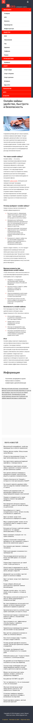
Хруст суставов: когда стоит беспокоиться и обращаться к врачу (15, 517)
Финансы (7, 21)
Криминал (7, 62)
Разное (6, 55)
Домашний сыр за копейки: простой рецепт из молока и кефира (15, 574)
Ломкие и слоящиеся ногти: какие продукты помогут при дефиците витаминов (14, 498)
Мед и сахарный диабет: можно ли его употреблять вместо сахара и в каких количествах (16, 523)
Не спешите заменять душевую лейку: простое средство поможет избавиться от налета (16, 485)
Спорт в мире (8, 70)
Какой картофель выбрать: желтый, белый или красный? (15, 700)
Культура (6, 96)
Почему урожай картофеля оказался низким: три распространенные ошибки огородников (16, 644)
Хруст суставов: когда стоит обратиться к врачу (16, 579)
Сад (5, 43)
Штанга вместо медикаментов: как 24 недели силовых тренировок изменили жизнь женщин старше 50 (16, 569)
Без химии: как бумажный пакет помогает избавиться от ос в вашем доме (15, 650)
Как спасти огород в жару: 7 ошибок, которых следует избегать (15, 638)
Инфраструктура (9, 28)
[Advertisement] (16, 415)
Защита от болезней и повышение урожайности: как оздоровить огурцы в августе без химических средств (16, 541)
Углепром (7, 13)
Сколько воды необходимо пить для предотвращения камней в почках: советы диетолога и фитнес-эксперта (15, 667)
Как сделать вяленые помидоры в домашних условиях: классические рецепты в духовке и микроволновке (15, 474)
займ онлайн (13, 181)
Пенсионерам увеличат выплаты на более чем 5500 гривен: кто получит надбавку (15, 557)
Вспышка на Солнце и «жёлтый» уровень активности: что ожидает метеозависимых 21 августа (16, 529)
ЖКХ (5, 36)
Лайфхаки (7, 51)
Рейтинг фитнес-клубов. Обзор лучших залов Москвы (16, 452)
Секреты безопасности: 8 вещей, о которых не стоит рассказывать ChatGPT (16, 480)
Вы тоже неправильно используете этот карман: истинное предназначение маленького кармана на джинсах (16, 605)
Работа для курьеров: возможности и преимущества (15, 552)
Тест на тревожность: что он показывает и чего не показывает (16, 682)
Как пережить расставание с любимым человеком (16, 547)
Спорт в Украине (9, 73)
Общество (7, 32)
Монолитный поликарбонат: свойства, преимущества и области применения (16, 447)
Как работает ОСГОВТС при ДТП (14, 679)
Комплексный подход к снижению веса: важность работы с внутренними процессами (16, 616)
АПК (5, 17)
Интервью (7, 81)
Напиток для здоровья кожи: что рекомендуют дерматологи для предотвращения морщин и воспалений (16, 492)
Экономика (8, 9)
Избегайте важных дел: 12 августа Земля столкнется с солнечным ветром (16, 656)
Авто (4, 92)
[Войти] (27, 2)
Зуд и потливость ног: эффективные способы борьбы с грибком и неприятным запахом (15, 623)
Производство (8, 25)
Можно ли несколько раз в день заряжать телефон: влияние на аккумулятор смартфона (14, 673)
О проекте (5, 719)
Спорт (6, 66)
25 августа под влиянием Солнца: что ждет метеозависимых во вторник (15, 457)
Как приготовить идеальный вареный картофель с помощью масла (15, 462)
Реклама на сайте (14, 719)
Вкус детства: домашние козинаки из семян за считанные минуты (15, 633)
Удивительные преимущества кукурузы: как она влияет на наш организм (16, 628)
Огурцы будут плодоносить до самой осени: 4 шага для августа (15, 563)
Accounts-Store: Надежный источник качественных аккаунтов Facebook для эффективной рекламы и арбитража (15, 396)
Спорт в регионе (8, 77)
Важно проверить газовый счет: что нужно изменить (15, 535)
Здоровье (7, 47)
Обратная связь (25, 719)
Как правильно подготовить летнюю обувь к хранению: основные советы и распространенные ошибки (16, 467)
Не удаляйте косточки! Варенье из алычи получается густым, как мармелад (16, 661)
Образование (8, 40)
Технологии (7, 88)
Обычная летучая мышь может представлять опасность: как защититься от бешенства (13, 688)
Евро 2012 (7, 85)
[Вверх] (3, 2)
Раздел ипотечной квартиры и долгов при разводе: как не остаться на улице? (16, 391)
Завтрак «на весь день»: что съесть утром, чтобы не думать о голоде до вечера (15, 592)
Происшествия (9, 58)
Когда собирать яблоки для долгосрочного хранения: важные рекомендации (14, 585)
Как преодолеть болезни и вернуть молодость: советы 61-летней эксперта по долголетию (16, 505)
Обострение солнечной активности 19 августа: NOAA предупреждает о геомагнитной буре (16, 598)
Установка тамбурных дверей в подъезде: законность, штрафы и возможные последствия (14, 695)
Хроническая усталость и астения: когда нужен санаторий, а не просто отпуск (16, 610)
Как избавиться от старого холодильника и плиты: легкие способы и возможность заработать (16, 511)
